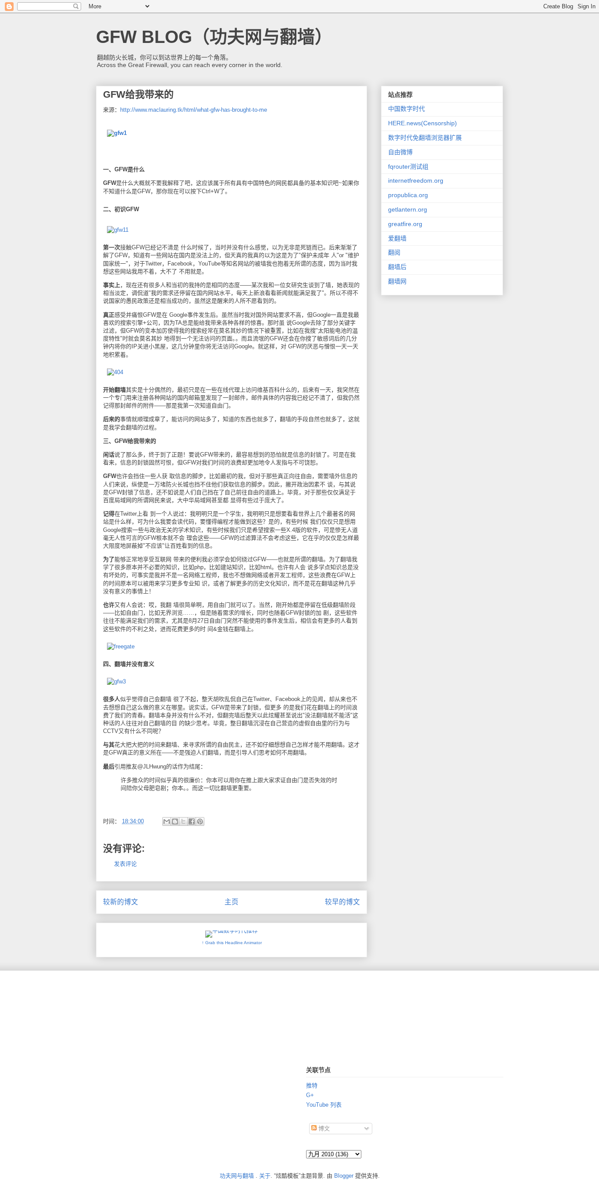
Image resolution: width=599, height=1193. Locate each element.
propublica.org (408, 194)
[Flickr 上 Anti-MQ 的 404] (115, 372)
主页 (232, 902)
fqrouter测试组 (408, 166)
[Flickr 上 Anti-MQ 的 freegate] (121, 646)
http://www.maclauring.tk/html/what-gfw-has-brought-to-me (193, 109)
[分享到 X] (183, 821)
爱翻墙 (397, 238)
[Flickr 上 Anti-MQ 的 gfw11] (117, 230)
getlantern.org (407, 209)
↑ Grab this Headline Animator (232, 942)
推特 (311, 1085)
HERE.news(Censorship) (422, 123)
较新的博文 (120, 902)
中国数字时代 (406, 108)
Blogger (343, 1175)
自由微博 (400, 152)
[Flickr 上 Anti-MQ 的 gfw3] (116, 681)
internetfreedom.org (415, 180)
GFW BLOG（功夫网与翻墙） (214, 36)
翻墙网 (397, 281)
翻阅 (394, 252)
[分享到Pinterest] (200, 821)
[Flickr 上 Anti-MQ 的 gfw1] (117, 133)
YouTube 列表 (324, 1104)
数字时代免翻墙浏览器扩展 (425, 137)
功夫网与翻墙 (237, 1175)
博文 (323, 1128)
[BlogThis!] (175, 821)
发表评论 (125, 863)
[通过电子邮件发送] (166, 821)
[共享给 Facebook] (191, 821)
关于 (265, 1175)
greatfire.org (405, 223)
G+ (310, 1095)
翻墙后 (397, 266)
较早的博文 (342, 902)
